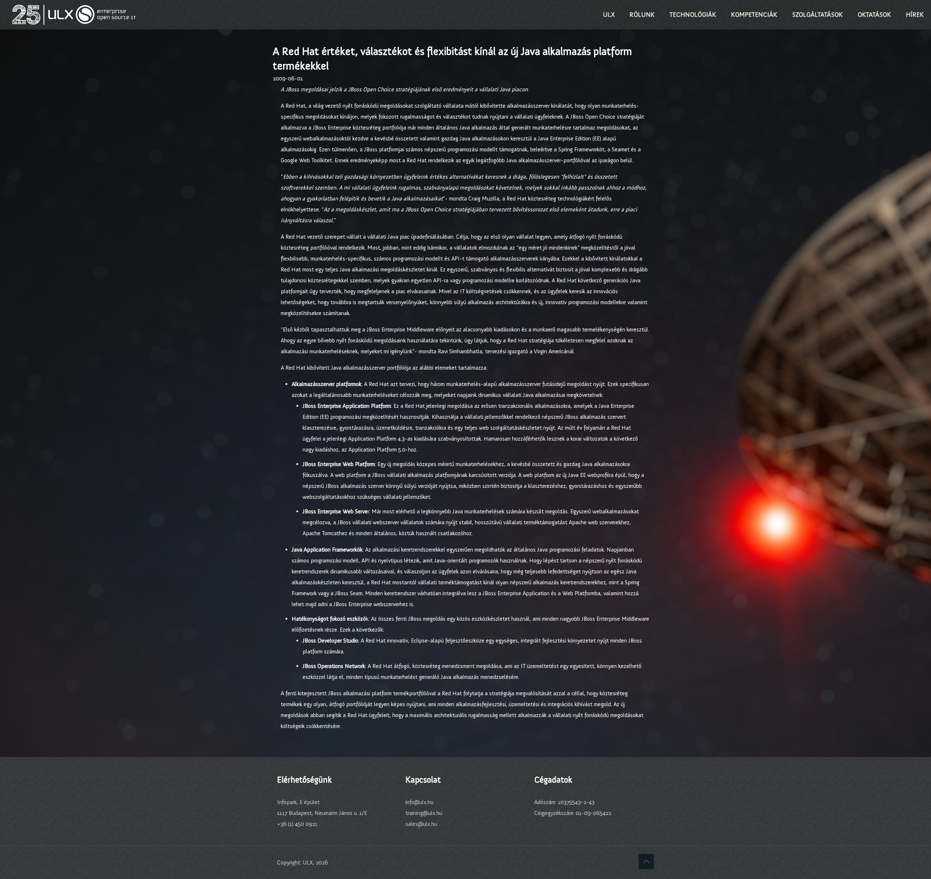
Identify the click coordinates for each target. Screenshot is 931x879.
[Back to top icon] (646, 861)
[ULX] (74, 14)
